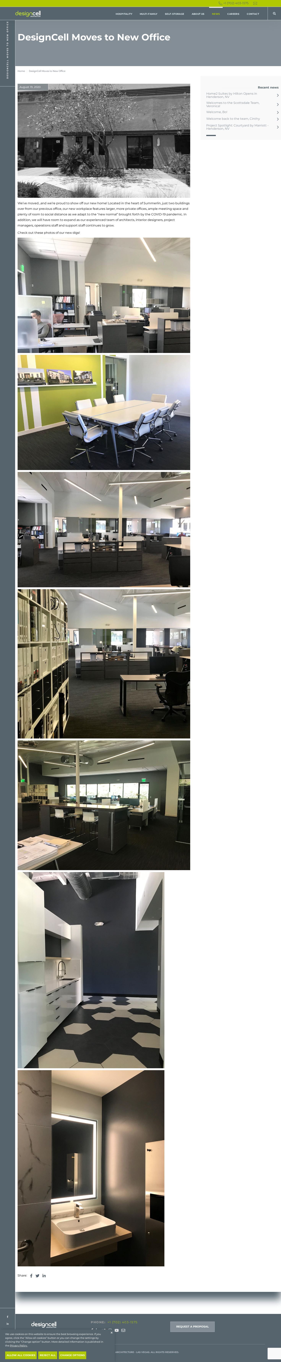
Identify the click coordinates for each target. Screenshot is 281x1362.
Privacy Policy (19, 1345)
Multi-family (149, 13)
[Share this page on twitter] (37, 1275)
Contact (253, 13)
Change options (72, 1355)
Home (21, 71)
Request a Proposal (192, 1326)
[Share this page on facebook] (31, 1275)
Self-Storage (174, 13)
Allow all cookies (21, 1355)
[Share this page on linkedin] (44, 1275)
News (216, 13)
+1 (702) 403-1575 (236, 3)
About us (198, 13)
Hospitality (124, 13)
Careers (233, 13)
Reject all (48, 1355)
